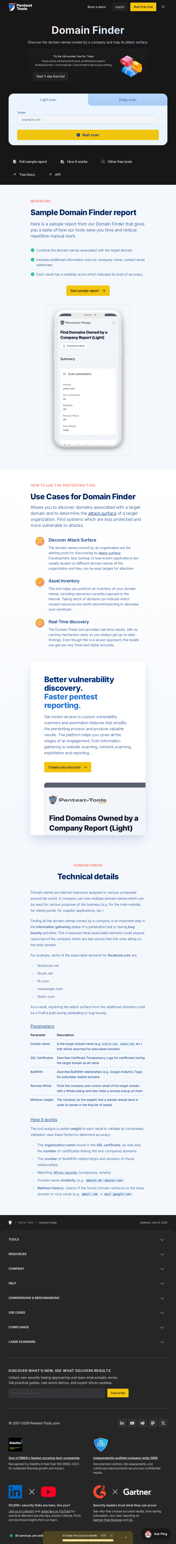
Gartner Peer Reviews (107, 1520)
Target (21, 112)
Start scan (90, 135)
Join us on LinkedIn (21, 1511)
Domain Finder (48, 1222)
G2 (130, 1520)
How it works (43, 1119)
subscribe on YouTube (56, 1511)
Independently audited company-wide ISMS (125, 1458)
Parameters (42, 1026)
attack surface (102, 513)
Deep (128, 99)
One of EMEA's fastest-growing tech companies (44, 1458)
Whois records (65, 1172)
